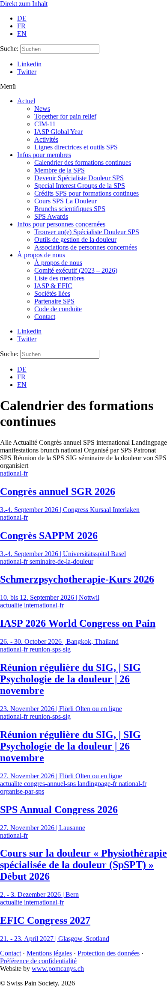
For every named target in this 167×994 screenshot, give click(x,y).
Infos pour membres (44, 154)
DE (22, 18)
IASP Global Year (58, 131)
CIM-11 (45, 124)
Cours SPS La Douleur (65, 201)
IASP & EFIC (53, 285)
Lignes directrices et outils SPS (76, 147)
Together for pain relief (65, 116)
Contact (44, 316)
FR (21, 26)
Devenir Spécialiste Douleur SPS (79, 178)
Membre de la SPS (59, 170)
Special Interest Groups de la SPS (79, 185)
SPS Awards (51, 216)
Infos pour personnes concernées (61, 224)
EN (22, 33)
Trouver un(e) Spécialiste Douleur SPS (86, 231)
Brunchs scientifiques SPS (69, 208)
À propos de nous (41, 255)
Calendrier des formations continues (82, 162)
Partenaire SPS (54, 301)
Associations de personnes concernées (85, 247)
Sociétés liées (52, 293)
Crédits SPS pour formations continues (86, 193)
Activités (46, 139)
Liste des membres (59, 278)
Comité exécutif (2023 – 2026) (75, 270)
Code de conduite (58, 308)
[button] (83, 86)
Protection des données (109, 953)
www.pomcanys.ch (58, 968)
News (42, 108)
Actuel (26, 100)
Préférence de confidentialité (38, 960)
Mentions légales (49, 953)
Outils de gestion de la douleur (75, 239)
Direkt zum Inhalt (24, 3)
